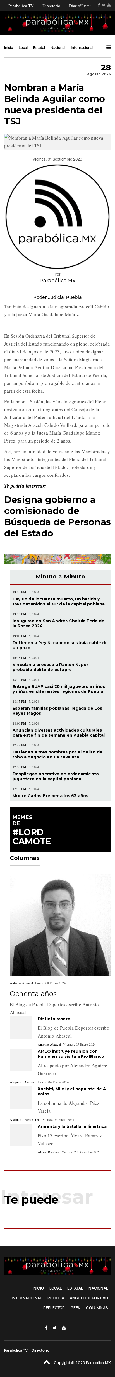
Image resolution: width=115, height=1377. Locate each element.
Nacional (58, 47)
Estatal (39, 47)
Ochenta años (33, 994)
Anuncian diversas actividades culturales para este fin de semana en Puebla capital (59, 733)
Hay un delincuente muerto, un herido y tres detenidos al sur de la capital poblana (59, 601)
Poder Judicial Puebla (57, 297)
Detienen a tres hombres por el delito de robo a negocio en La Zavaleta (57, 754)
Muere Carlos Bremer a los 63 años (50, 795)
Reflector (54, 1308)
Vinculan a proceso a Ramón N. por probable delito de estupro (50, 667)
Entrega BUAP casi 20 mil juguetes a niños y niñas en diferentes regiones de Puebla (59, 689)
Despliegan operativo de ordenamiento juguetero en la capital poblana (56, 776)
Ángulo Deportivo (89, 1298)
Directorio (51, 5)
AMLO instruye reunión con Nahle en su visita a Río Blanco (71, 1054)
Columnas (97, 1308)
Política (55, 1298)
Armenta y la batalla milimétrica (72, 1126)
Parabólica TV (21, 5)
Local (23, 47)
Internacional (82, 47)
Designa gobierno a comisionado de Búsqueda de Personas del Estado (57, 516)
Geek (76, 1308)
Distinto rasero (54, 1018)
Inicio (8, 47)
